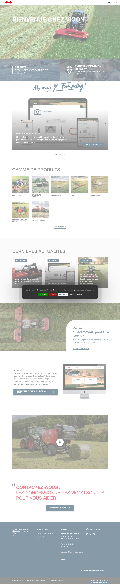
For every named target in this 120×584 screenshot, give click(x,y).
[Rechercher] (108, 9)
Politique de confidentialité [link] (75, 294)
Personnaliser (63, 294)
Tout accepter (43, 294)
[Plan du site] (2, 2)
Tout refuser (52, 294)
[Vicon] (8, 2)
